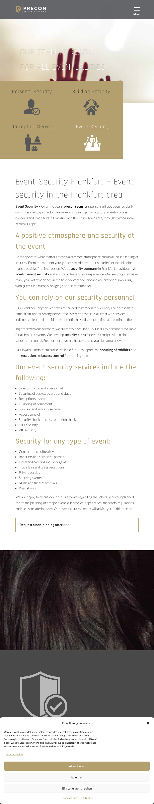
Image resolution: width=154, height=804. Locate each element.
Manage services (14, 754)
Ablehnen (77, 777)
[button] (148, 723)
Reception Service (33, 127)
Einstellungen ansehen (77, 788)
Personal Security (32, 91)
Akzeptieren (77, 766)
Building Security (91, 91)
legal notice (87, 797)
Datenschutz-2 (71, 797)
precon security (76, 206)
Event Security (92, 127)
